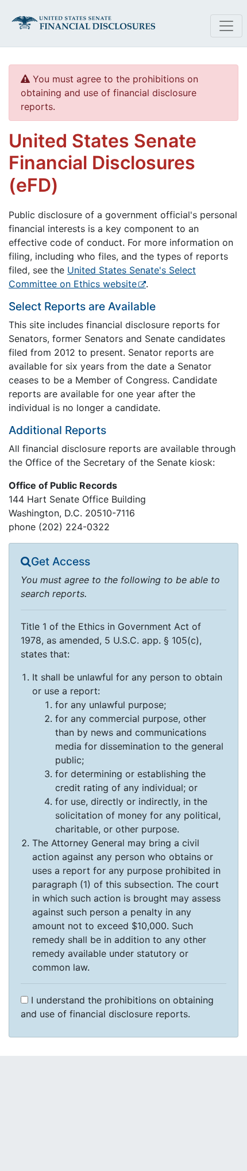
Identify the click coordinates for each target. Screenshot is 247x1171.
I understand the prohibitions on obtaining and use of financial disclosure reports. (117, 1007)
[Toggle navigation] (226, 25)
